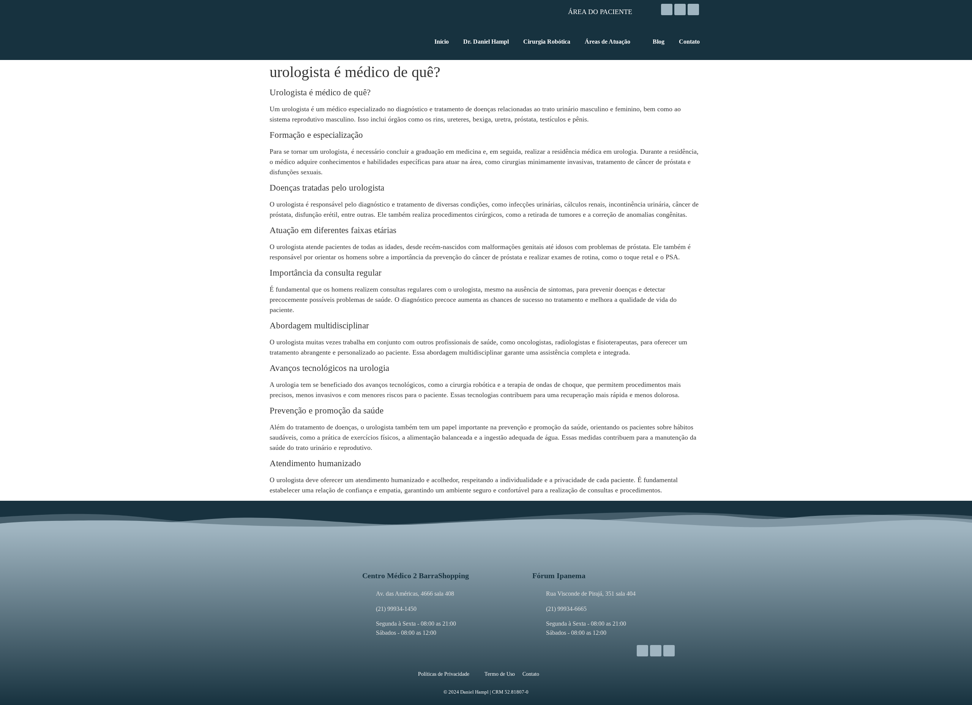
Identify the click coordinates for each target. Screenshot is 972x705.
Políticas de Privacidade (443, 674)
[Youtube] (693, 9)
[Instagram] (666, 9)
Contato (530, 674)
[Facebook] (680, 9)
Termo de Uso (499, 674)
